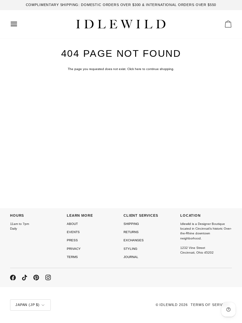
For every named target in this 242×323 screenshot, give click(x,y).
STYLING (130, 248)
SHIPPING (131, 224)
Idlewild (168, 305)
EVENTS (73, 232)
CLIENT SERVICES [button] (141, 215)
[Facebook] (13, 277)
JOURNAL (131, 257)
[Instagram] (48, 277)
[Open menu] (19, 24)
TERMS (72, 257)
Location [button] (190, 215)
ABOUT (72, 224)
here (138, 69)
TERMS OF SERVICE (210, 305)
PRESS (72, 240)
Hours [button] (17, 215)
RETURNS (131, 232)
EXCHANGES (134, 240)
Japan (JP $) (27, 305)
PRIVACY (74, 248)
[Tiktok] (24, 277)
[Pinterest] (36, 277)
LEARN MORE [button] (80, 215)
